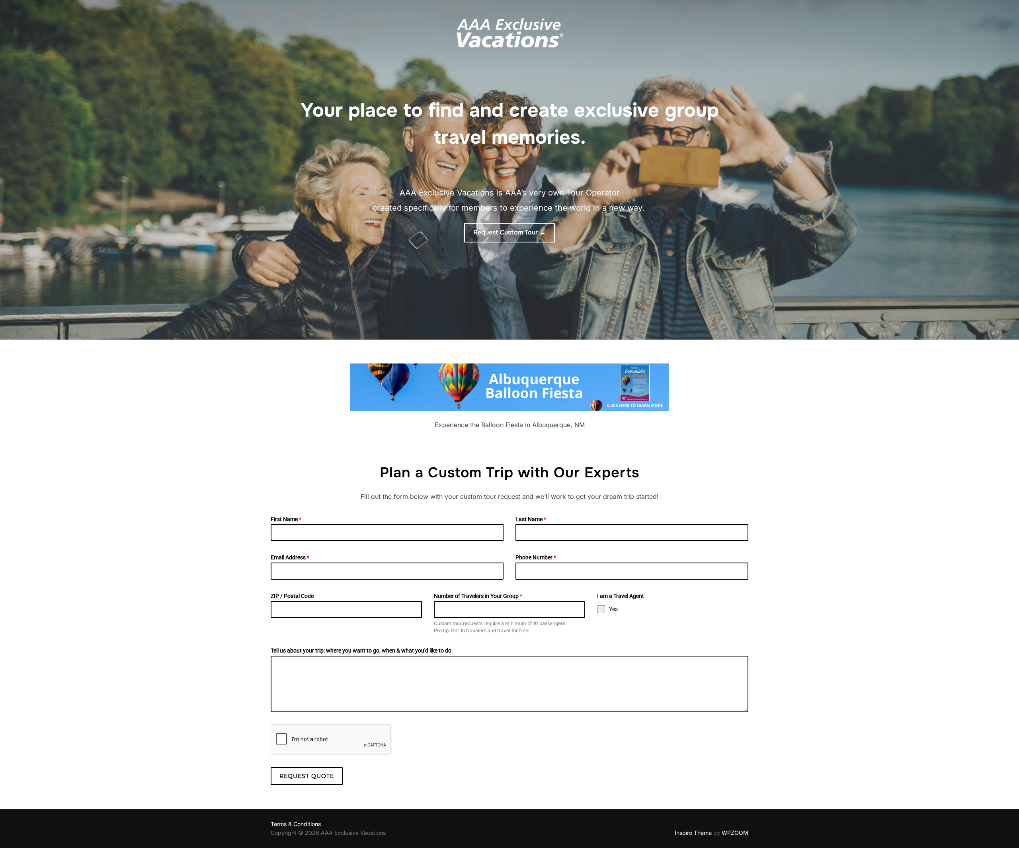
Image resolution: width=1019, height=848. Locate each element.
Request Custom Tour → (509, 232)
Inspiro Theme (693, 832)
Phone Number (535, 557)
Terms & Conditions (296, 824)
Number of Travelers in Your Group (478, 596)
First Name (286, 519)
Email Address (290, 557)
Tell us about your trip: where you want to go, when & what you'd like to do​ (361, 650)
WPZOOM (735, 832)
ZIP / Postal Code (292, 596)
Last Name (530, 519)
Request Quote (306, 776)
